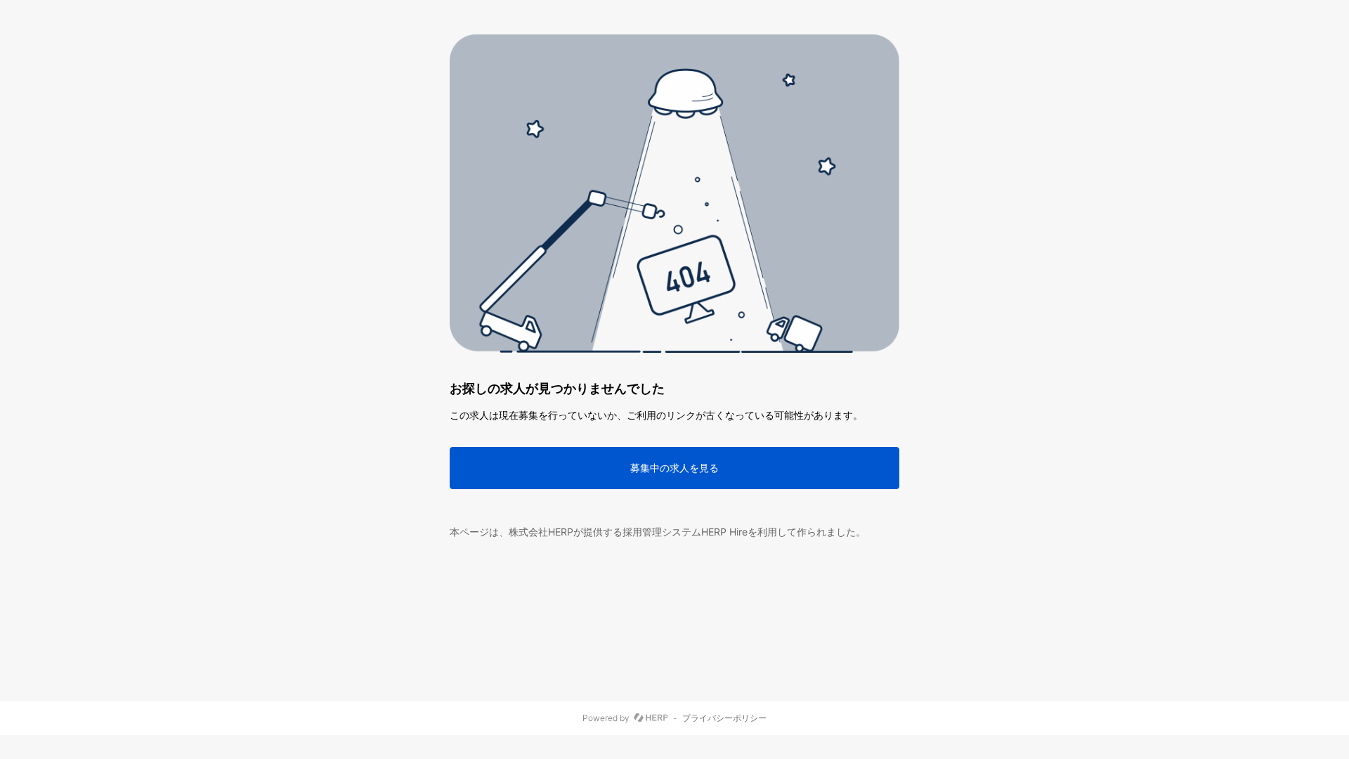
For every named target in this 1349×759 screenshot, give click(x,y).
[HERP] (651, 718)
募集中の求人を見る (674, 468)
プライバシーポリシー (724, 718)
